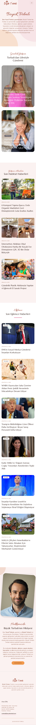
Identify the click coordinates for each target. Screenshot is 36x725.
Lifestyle (7, 88)
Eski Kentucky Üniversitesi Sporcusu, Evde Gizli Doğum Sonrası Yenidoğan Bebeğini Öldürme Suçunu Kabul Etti (17, 97)
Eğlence (6, 325)
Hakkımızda (18, 663)
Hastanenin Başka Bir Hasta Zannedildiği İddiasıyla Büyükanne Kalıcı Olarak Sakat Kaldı (17, 143)
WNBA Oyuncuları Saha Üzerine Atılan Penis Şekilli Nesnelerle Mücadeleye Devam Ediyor (16, 388)
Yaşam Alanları (8, 181)
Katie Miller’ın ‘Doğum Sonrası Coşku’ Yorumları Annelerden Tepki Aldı (18, 466)
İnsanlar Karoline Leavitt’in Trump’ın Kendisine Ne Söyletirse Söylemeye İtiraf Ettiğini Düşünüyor (18, 504)
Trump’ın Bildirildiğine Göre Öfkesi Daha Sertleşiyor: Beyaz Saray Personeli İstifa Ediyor (17, 427)
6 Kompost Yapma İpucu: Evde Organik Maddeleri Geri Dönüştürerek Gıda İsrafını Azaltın (17, 208)
